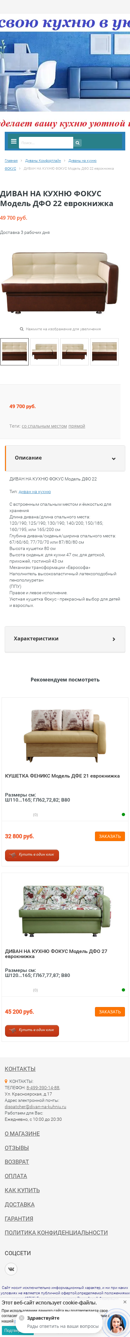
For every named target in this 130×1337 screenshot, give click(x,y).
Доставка (20, 1204)
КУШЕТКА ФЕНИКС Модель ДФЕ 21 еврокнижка (62, 776)
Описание (28, 457)
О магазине (22, 1133)
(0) (35, 814)
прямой (76, 426)
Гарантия (19, 1218)
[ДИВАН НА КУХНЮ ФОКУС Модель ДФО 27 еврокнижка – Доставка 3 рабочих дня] (65, 911)
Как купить (22, 1190)
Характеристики (36, 638)
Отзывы (17, 1148)
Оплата (16, 1176)
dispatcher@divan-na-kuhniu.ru (35, 1106)
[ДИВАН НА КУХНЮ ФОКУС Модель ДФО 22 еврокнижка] (14, 351)
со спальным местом (44, 426)
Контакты (20, 1068)
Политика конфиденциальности (56, 1232)
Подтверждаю (17, 1330)
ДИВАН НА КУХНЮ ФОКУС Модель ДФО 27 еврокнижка (56, 953)
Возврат (17, 1161)
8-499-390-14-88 (43, 1087)
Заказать (110, 836)
